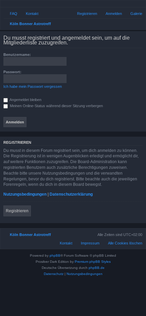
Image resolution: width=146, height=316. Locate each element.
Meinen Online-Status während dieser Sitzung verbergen (56, 106)
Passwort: (12, 72)
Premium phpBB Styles (93, 261)
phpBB (55, 255)
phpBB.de (97, 268)
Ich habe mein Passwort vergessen (32, 86)
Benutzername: (17, 55)
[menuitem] (133, 13)
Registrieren (17, 211)
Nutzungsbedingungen (25, 194)
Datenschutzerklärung (71, 194)
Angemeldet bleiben (25, 100)
